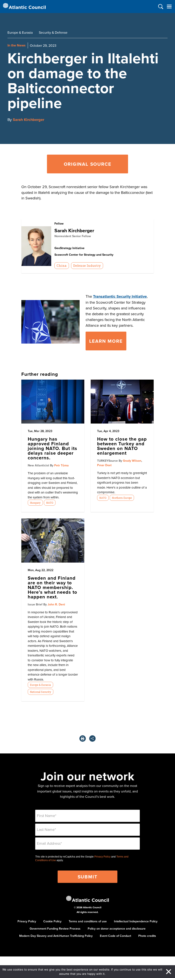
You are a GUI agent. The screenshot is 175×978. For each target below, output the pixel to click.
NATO (49, 502)
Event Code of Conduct (115, 936)
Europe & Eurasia (20, 32)
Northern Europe (122, 497)
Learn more (106, 341)
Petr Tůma (61, 465)
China (62, 265)
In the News (16, 45)
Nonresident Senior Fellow (72, 236)
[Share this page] (92, 738)
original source (87, 164)
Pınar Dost (104, 465)
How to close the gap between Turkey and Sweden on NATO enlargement (122, 445)
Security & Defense (53, 32)
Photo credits (147, 936)
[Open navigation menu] (169, 6)
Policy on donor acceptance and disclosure (117, 928)
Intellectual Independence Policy (136, 921)
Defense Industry (87, 265)
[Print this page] (82, 738)
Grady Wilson (132, 461)
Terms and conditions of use (88, 921)
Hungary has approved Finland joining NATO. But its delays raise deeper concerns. (52, 448)
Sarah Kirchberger (28, 119)
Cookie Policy (52, 921)
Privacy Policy (102, 856)
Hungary (35, 502)
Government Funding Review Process (55, 928)
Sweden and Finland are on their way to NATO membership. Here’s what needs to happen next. (52, 587)
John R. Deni (56, 604)
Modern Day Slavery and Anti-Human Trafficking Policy (56, 936)
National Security (40, 692)
